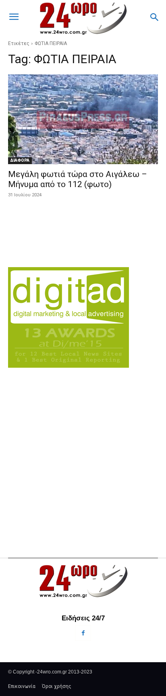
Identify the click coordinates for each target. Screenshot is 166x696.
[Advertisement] (83, 447)
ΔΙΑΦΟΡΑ (19, 160)
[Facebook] (83, 633)
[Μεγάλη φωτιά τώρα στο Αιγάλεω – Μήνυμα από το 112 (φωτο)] (83, 119)
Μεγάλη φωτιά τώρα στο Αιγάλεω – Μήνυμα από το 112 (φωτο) (77, 179)
